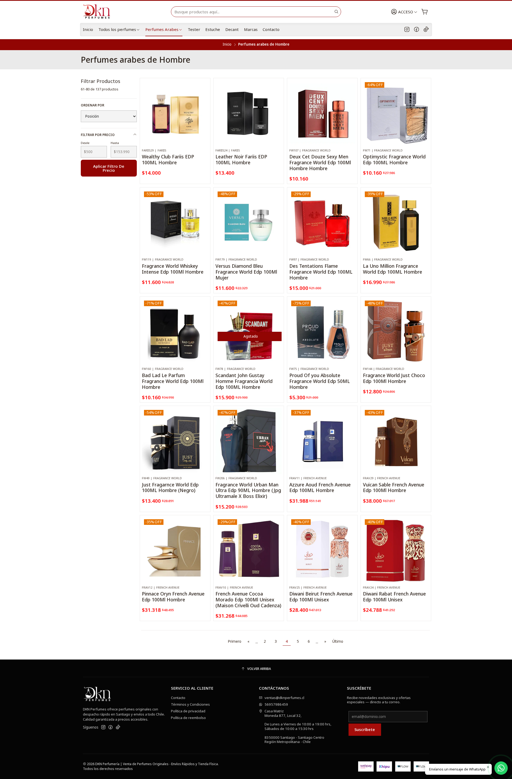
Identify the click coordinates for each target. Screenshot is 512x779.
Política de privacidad (188, 711)
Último (337, 641)
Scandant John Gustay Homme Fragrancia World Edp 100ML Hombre (244, 381)
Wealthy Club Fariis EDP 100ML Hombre (168, 160)
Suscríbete (364, 729)
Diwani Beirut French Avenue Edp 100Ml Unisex (321, 597)
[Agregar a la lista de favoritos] (204, 106)
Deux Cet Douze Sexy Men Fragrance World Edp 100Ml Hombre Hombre (320, 162)
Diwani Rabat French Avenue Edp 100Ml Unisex (394, 597)
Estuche (212, 29)
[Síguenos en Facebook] (416, 29)
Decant (232, 29)
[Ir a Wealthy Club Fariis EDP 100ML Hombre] (175, 113)
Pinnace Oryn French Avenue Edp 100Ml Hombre (173, 597)
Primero (234, 641)
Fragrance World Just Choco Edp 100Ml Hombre (394, 378)
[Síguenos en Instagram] (407, 29)
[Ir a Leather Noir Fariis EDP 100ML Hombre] (248, 113)
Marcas (251, 29)
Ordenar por (92, 105)
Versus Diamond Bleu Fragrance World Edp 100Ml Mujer (246, 272)
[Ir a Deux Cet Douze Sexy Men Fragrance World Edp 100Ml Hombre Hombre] (322, 113)
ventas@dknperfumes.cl (284, 697)
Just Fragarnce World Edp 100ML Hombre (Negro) (170, 488)
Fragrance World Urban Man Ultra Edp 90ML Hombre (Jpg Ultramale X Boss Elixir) (248, 491)
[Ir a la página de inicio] (99, 12)
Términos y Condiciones (190, 704)
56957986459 (276, 704)
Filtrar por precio (98, 135)
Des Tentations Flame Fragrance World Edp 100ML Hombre (321, 272)
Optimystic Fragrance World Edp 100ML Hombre (394, 160)
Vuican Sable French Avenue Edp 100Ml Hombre (393, 488)
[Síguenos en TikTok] (426, 29)
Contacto (271, 29)
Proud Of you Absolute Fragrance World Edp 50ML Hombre (319, 381)
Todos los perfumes (117, 29)
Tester (194, 29)
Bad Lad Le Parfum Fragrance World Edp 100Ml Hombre (172, 381)
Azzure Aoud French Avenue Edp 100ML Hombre (320, 488)
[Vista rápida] (204, 118)
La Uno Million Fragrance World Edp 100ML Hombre (392, 269)
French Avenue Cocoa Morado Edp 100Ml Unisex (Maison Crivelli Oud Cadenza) (248, 600)
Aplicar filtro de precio (108, 168)
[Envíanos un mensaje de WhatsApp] (501, 768)
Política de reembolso (188, 717)
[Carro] (424, 12)
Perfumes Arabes (161, 29)
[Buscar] (336, 11)
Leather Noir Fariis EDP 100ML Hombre (241, 160)
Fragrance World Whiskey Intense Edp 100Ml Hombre (172, 269)
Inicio (88, 29)
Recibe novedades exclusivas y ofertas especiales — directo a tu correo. (379, 699)
